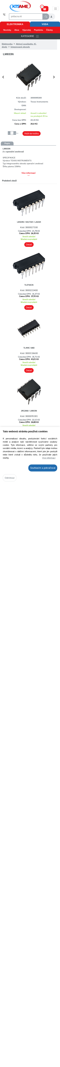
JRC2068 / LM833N (29, 411)
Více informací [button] (28, 173)
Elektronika (15, 24)
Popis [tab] (7, 143)
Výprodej (26, 30)
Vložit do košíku (31, 133)
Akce (16, 30)
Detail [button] (29, 244)
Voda (45, 24)
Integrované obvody (20, 47)
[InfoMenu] (55, 8)
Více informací (48, 458)
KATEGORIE (28, 36)
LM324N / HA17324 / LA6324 (29, 222)
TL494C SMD (28, 348)
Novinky (7, 30)
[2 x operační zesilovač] (28, 77)
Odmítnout (9, 478)
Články (49, 30)
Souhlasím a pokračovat (42, 468)
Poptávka (38, 30)
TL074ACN (28, 285)
